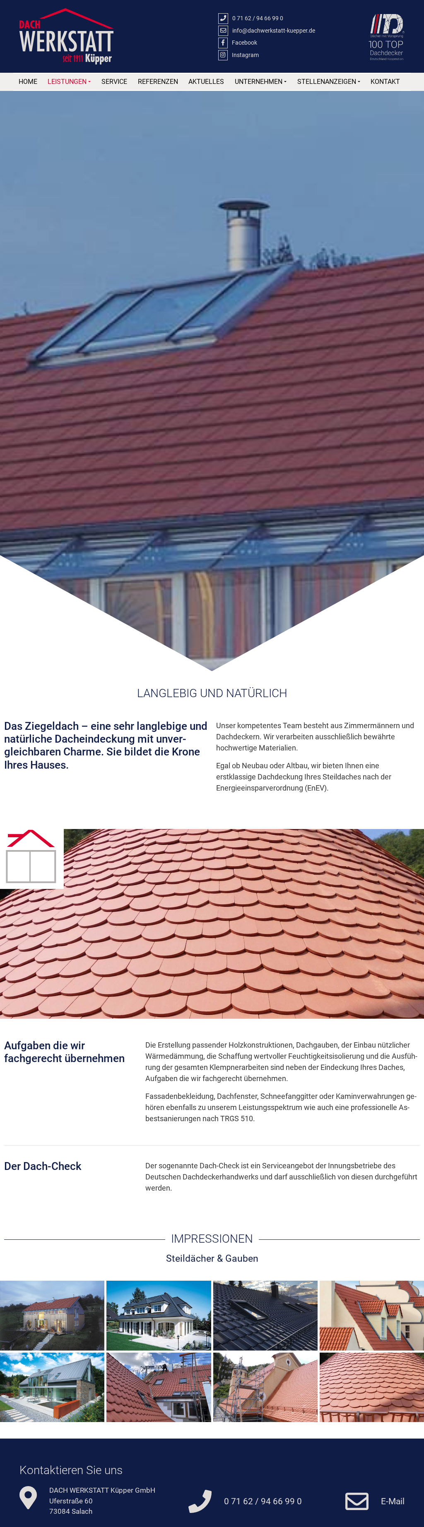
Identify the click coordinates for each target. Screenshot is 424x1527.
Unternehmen (258, 82)
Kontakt (385, 82)
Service (114, 82)
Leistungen (67, 82)
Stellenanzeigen (326, 82)
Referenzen (158, 82)
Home (28, 82)
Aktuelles (206, 82)
